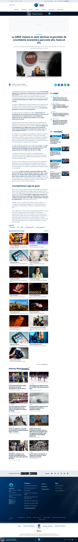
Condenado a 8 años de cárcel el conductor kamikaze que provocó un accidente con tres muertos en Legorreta (55, 175)
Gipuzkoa (52, 171)
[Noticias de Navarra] (60, 526)
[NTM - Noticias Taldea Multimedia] (39, 526)
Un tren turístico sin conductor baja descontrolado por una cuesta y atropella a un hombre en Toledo (18, 409)
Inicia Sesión (61, 1)
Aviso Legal (28, 517)
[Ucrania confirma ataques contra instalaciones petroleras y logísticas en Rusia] (39, 398)
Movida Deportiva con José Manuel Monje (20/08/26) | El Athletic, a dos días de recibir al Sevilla (55, 165)
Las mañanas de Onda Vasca (30, 485)
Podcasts (16, 9)
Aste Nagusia (12, 1)
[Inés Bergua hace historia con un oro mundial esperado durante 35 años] (39, 377)
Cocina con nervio (59, 490)
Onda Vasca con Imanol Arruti (31, 500)
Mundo (10, 383)
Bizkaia (30, 9)
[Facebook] (62, 85)
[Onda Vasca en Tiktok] (67, 473)
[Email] (68, 85)
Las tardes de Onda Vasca (30, 488)
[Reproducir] (49, 14)
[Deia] (19, 526)
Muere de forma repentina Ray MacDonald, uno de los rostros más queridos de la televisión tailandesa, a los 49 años (60, 122)
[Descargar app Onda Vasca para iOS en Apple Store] (33, 473)
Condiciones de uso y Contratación (59, 517)
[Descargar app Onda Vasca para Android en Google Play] (25, 473)
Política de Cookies (46, 517)
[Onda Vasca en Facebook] (55, 473)
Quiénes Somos (21, 517)
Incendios (16, 1)
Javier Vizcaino (58, 488)
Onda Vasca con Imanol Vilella (31, 503)
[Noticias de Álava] (48, 526)
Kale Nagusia (27, 490)
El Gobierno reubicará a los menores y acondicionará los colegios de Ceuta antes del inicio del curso (18, 456)
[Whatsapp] (65, 85)
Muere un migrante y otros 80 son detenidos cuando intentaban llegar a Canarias (18, 430)
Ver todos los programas (29, 508)
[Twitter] (55, 85)
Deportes (44, 9)
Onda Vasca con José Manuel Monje (30, 493)
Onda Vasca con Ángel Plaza (30, 505)
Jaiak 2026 (20, 1)
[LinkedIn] (59, 85)
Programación (60, 9)
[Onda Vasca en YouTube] (58, 473)
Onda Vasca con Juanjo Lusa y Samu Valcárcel (31, 497)
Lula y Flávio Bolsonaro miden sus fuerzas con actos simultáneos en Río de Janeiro (17, 387)
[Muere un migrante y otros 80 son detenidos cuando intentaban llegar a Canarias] (18, 420)
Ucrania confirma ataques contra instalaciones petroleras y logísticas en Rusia (38, 408)
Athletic (37, 9)
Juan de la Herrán (59, 485)
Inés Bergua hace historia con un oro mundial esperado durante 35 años (39, 387)
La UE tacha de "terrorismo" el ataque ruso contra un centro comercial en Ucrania (38, 455)
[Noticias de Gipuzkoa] (29, 526)
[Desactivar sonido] (68, 540)
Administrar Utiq (42, 519)
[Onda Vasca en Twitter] (52, 473)
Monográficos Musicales (37, 14)
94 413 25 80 (13, 492)
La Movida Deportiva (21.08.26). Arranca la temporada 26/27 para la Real (55, 153)
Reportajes (44, 486)
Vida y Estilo (51, 9)
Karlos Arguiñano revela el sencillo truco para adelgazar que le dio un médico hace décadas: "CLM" (60, 106)
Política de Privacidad (37, 517)
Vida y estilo (55, 96)
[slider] (72, 539)
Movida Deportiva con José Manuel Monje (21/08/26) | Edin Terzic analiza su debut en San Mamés (55, 141)
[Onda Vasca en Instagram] (61, 473)
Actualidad (23, 9)
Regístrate (67, 1)
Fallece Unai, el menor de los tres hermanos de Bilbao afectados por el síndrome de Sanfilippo (61, 114)
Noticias (44, 484)
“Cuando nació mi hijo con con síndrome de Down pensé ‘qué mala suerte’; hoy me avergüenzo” (61, 99)
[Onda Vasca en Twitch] (64, 473)
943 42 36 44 (13, 497)
